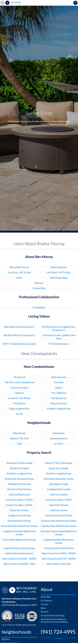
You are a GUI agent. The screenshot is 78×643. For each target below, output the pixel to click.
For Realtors (39, 307)
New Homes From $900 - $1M (19, 563)
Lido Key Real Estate (19, 494)
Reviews (39, 282)
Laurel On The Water (19, 398)
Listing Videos (39, 316)
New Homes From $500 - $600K (19, 558)
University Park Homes (19, 489)
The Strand (19, 377)
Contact (44, 604)
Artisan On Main (19, 387)
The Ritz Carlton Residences (19, 382)
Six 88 (19, 413)
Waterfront (19, 433)
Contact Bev (39, 288)
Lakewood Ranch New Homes (19, 548)
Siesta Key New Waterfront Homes (19, 525)
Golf (19, 443)
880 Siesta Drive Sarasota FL (19, 326)
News (19, 277)
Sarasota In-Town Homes (19, 462)
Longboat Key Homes (19, 515)
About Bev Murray (19, 267)
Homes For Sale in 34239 (19, 499)
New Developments (39, 353)
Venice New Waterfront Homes (19, 539)
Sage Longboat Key (19, 408)
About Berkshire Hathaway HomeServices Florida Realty (54, 620)
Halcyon (19, 392)
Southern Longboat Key (19, 473)
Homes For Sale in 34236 (19, 505)
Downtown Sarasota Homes (19, 478)
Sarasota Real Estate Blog (52, 615)
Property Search (39, 452)
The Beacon (19, 403)
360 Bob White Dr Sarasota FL (19, 335)
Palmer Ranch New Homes (19, 553)
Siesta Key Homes (19, 468)
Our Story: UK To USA (19, 272)
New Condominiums (39, 366)
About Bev (46, 597)
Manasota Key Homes (19, 520)
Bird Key (6, 639)
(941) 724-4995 (58, 631)
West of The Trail (19, 438)
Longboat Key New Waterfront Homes (19, 533)
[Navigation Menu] (75, 3)
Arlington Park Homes (19, 484)
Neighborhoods (39, 423)
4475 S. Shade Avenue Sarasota (19, 343)
